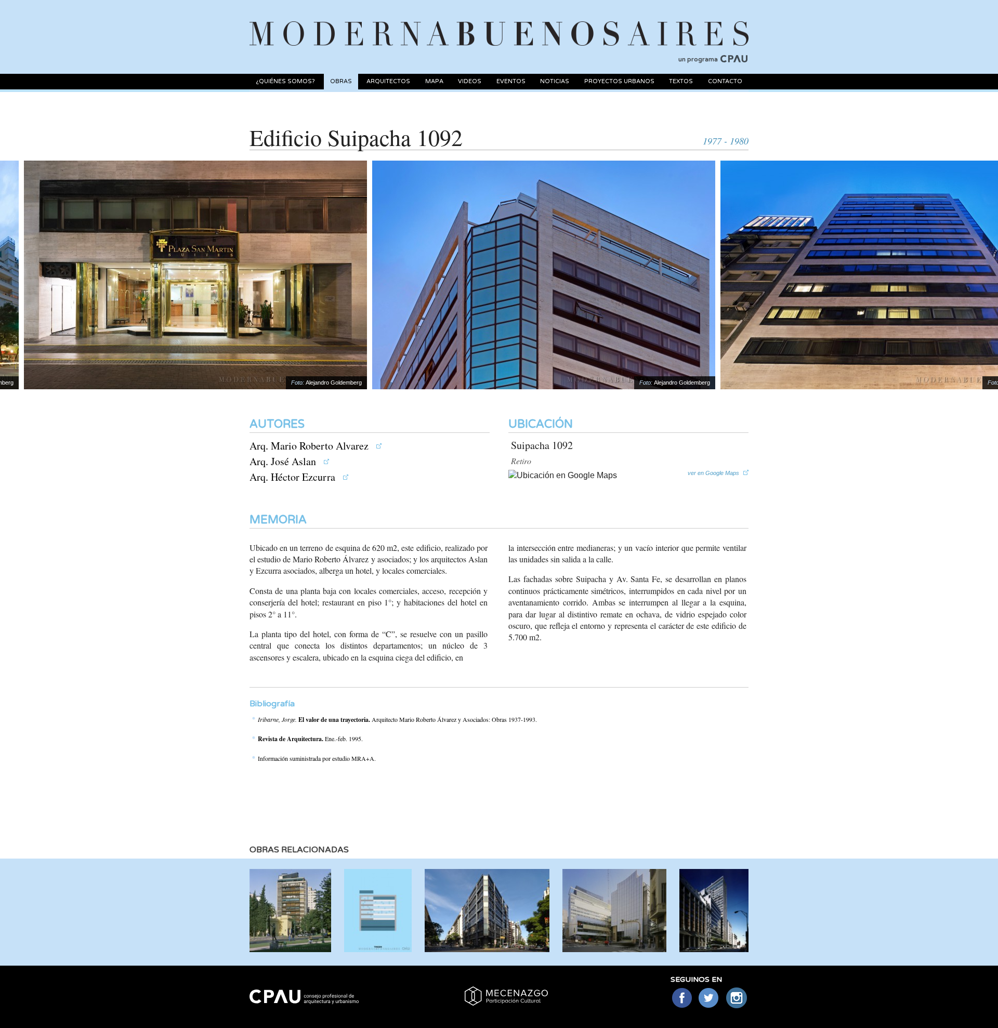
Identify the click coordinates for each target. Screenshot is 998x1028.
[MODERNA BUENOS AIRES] (499, 21)
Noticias (554, 81)
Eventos (511, 81)
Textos (681, 81)
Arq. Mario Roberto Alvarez (310, 446)
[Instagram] (737, 998)
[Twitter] (709, 998)
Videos (469, 81)
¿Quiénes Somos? (285, 81)
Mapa (434, 81)
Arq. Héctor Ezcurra (294, 477)
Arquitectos (388, 81)
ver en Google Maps (713, 473)
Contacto (725, 81)
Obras (341, 81)
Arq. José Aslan (284, 461)
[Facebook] (682, 998)
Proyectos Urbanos (619, 81)
